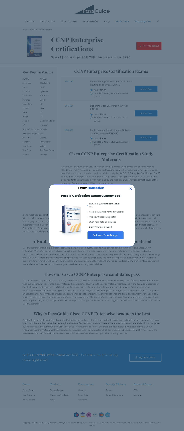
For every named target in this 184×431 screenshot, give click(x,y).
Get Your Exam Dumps (105, 235)
